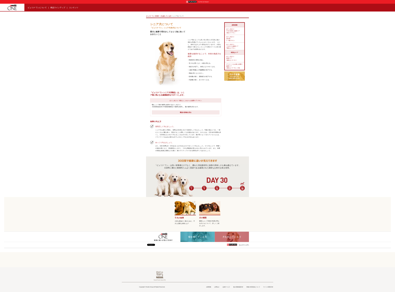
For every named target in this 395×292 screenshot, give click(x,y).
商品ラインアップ (57, 8)
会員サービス (226, 287)
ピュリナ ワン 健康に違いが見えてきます (163, 237)
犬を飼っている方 (166, 16)
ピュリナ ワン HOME (152, 16)
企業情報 (208, 287)
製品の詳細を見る (185, 112)
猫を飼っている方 (197, 237)
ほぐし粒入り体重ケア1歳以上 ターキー (231, 58)
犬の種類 (203, 218)
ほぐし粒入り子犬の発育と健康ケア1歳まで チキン (233, 31)
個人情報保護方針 (238, 287)
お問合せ (216, 287)
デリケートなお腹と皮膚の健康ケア (234, 66)
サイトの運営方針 (268, 287)
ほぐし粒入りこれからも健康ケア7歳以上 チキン (232, 46)
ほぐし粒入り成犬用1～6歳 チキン (230, 38)
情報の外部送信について (253, 287)
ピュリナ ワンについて (37, 8)
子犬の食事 (179, 218)
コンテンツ (73, 8)
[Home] (12, 7)
